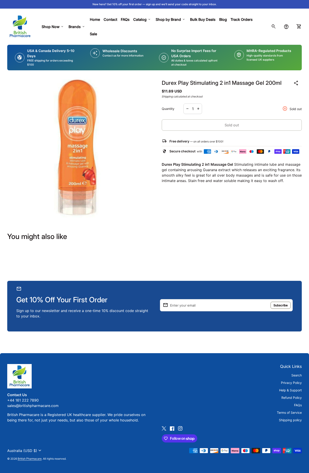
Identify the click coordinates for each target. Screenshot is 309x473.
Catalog (142, 19)
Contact (110, 19)
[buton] (25, 450)
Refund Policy (291, 398)
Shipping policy (290, 420)
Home (95, 19)
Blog (223, 19)
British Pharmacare (30, 458)
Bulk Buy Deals (203, 19)
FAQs (125, 19)
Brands (77, 26)
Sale (93, 34)
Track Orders (242, 19)
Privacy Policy (291, 383)
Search (296, 375)
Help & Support (290, 390)
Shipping (167, 96)
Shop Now (53, 26)
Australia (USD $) (25, 450)
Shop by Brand (170, 19)
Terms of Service (289, 412)
